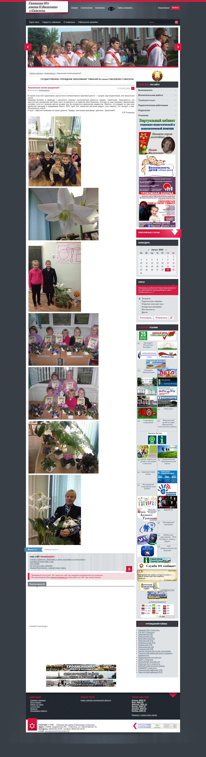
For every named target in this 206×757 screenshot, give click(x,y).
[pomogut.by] (167, 590)
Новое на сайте (36, 704)
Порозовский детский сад (149, 662)
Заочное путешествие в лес (42, 562)
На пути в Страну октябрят (41, 566)
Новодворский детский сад (149, 657)
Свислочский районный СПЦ (150, 670)
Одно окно (34, 22)
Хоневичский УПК (145, 649)
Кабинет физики (36, 73)
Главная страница (37, 700)
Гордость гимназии (51, 22)
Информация (50, 73)
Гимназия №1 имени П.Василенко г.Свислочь (47, 7)
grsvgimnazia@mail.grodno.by (57, 731)
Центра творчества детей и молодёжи (154, 651)
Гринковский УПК (145, 634)
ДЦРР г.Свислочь (145, 660)
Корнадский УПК (145, 645)
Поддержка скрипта (38, 711)
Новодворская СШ (146, 647)
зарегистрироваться (59, 577)
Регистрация (35, 702)
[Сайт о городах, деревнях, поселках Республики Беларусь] (157, 602)
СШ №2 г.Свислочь (146, 632)
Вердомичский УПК (146, 639)
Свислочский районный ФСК (150, 672)
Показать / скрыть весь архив (144, 715)
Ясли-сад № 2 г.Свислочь (149, 664)
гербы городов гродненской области (95, 700)
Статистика (35, 707)
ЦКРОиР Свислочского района (151, 666)
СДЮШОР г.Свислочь (147, 668)
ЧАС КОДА (34, 564)
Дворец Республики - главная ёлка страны (48, 568)
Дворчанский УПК (145, 641)
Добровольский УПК (146, 643)
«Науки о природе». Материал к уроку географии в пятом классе (57, 559)
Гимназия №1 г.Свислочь (148, 630)
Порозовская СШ (145, 636)
